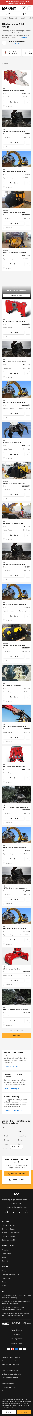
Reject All (9, 1412)
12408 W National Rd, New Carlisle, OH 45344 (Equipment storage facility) (15, 1314)
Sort (26, 14)
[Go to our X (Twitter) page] (25, 1212)
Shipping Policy (16, 1343)
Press (4, 1285)
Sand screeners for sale (10, 1364)
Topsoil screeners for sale (11, 1357)
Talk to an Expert (11, 1067)
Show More (16, 1036)
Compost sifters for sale (10, 1370)
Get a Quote (14, 102)
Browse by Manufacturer (11, 1233)
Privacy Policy (16, 1334)
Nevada (22, 18)
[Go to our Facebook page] (7, 1212)
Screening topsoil (8, 1383)
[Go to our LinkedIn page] (13, 1212)
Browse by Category (9, 1229)
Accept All (24, 1412)
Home (4, 18)
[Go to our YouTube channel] (19, 1212)
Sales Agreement (16, 1339)
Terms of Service (17, 1330)
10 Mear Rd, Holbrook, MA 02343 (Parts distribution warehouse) (16, 1303)
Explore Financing (10, 1089)
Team (4, 1271)
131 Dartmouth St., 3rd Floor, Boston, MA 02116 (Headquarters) (16, 1297)
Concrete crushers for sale (11, 1361)
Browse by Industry (9, 1225)
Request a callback (18, 1173)
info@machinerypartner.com (16, 1207)
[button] (16, 89)
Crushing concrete (8, 1387)
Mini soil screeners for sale (11, 1374)
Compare (9, 106)
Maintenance (6, 1254)
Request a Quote (14, 44)
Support (5, 1261)
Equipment (13, 18)
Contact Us (6, 1278)
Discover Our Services (12, 1110)
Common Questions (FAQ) (11, 1274)
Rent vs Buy (6, 1391)
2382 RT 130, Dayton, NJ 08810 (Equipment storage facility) (13, 1308)
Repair (4, 1257)
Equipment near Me (8, 1240)
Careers (4, 1282)
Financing (5, 1250)
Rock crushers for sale (10, 1378)
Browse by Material (8, 1236)
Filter (10, 14)
